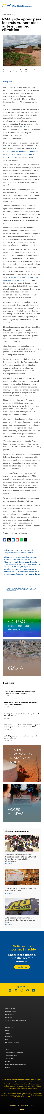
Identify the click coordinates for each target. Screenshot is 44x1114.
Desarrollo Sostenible (26, 550)
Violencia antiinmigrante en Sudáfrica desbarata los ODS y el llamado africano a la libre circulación (20, 858)
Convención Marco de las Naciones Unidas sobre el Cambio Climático (20, 154)
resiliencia (35, 572)
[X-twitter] (16, 990)
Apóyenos (8, 1017)
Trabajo (18, 574)
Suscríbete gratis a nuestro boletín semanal (22, 958)
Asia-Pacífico (9, 1058)
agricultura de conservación (22, 560)
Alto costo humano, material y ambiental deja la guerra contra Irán (20, 920)
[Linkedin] (33, 990)
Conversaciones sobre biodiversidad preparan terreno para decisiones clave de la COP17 (22, 726)
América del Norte (11, 1055)
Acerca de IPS (10, 1008)
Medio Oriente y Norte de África (15, 1064)
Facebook (8, 1036)
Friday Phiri (7, 81)
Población (16, 569)
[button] (4, 539)
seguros (7, 574)
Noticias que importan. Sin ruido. (22, 947)
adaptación (8, 557)
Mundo (7, 1067)
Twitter (7, 1033)
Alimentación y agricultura (13, 562)
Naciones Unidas (25, 564)
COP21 (6, 564)
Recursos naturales (24, 572)
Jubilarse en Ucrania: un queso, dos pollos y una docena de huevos (21, 704)
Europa (7, 1061)
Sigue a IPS (9, 1027)
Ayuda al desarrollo (30, 562)
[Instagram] (21, 990)
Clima (16, 550)
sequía (12, 574)
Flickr (7, 1039)
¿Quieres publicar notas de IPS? (15, 1020)
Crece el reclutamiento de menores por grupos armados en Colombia (19, 692)
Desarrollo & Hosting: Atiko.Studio (22, 1105)
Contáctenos (9, 1014)
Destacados (13, 564)
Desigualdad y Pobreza (12, 553)
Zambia (37, 574)
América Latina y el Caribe (14, 1052)
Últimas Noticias (27, 553)
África (14, 557)
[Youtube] (27, 990)
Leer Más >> (8, 696)
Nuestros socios (10, 1011)
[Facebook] (10, 990)
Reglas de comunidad (12, 1042)
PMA (25, 127)
